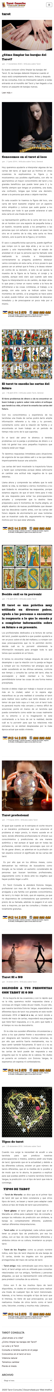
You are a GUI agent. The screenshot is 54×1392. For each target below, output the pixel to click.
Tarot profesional (15, 815)
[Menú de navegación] (49, 5)
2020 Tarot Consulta (12, 1389)
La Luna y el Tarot (10, 1346)
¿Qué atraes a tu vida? (12, 1338)
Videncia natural (9, 1358)
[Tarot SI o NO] (27, 972)
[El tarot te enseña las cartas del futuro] (27, 378)
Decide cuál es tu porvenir (22, 594)
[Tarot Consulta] (14, 5)
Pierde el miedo (9, 1366)
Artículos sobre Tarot (32, 64)
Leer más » (7, 92)
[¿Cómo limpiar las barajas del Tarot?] (27, 49)
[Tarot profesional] (27, 810)
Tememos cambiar (10, 1362)
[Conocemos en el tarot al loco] (27, 151)
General (40, 162)
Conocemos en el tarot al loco (24, 157)
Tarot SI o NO (12, 977)
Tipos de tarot (12, 1142)
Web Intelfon (46, 1389)
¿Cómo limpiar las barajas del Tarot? (19, 1342)
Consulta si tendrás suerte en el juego (20, 1350)
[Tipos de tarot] (27, 1136)
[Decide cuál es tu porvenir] (27, 589)
